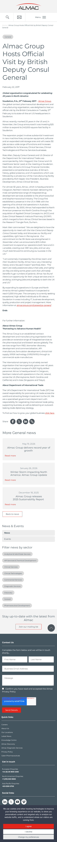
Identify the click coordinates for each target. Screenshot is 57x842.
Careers (4, 725)
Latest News (6, 736)
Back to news (12, 514)
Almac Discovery (8, 744)
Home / (5, 25)
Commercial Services (13, 580)
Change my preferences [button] (28, 837)
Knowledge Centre (8, 740)
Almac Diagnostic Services (12, 748)
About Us (5, 728)
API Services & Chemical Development (20, 560)
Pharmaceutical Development (17, 605)
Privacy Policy (7, 752)
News (7, 533)
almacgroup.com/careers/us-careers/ (34, 305)
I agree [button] (28, 826)
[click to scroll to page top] (51, 628)
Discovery (8, 593)
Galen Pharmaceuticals (10, 756)
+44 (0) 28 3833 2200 (10, 772)
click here (49, 413)
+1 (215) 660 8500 (9, 779)
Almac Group (44, 101)
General (7, 599)
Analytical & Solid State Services (17, 554)
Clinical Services (11, 567)
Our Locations (7, 732)
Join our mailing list (28, 626)
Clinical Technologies (13, 573)
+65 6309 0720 (8, 786)
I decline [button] (28, 831)
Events (7, 539)
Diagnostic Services (12, 586)
